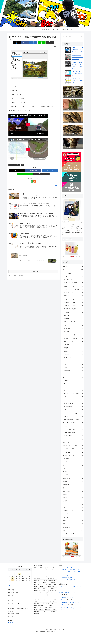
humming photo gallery (67, 567)
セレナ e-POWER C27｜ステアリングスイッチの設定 (77, 57)
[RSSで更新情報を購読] (34, 181)
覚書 (22, 164)
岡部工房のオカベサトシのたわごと (71, 569)
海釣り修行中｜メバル (13, 613)
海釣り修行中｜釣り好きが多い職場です (18, 608)
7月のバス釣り (11, 598)
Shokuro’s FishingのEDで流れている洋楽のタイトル (77, 73)
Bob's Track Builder (13, 164)
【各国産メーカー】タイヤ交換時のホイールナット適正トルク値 (77, 49)
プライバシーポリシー (13, 622)
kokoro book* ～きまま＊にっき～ (70, 579)
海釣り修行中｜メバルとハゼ (15, 603)
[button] (50, 42)
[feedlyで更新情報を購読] (32, 181)
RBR (19, 164)
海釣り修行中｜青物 (13, 592)
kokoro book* (65, 575)
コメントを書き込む (33, 271)
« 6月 (9, 585)
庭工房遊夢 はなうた (67, 577)
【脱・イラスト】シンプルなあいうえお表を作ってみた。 (77, 80)
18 (12, 578)
